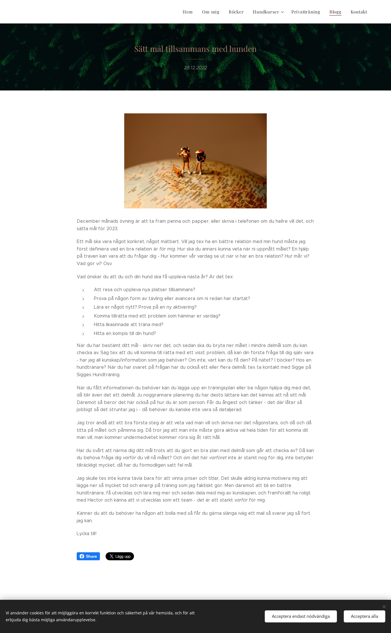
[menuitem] (189, 12)
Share (91, 556)
